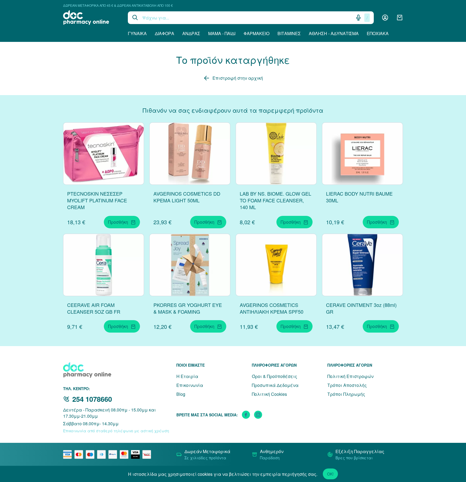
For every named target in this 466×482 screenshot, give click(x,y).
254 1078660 (92, 399)
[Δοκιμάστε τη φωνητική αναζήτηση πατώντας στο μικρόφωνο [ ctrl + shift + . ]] (358, 17)
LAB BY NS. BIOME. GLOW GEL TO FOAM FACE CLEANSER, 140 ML (275, 200)
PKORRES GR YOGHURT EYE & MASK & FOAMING (187, 308)
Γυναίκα (137, 33)
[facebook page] (246, 415)
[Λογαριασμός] (385, 17)
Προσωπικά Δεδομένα (275, 385)
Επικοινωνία (189, 385)
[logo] (91, 17)
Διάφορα (164, 33)
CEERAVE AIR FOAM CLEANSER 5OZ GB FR (93, 308)
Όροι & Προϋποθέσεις (274, 376)
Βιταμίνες (289, 33)
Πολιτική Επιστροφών (350, 376)
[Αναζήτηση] (135, 17)
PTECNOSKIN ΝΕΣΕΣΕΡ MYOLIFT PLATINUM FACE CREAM (97, 200)
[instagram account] (258, 415)
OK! (330, 474)
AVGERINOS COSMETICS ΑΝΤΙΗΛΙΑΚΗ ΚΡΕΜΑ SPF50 (271, 308)
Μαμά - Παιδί (221, 33)
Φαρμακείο (256, 33)
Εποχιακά (378, 33)
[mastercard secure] (125, 454)
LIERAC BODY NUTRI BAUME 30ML (359, 197)
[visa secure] (136, 454)
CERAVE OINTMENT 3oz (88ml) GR (361, 308)
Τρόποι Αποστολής (347, 385)
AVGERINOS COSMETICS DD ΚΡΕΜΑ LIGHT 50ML (186, 197)
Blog (180, 394)
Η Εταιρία (187, 376)
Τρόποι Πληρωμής (346, 394)
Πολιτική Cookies (269, 394)
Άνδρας (191, 33)
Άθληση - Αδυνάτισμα (334, 33)
